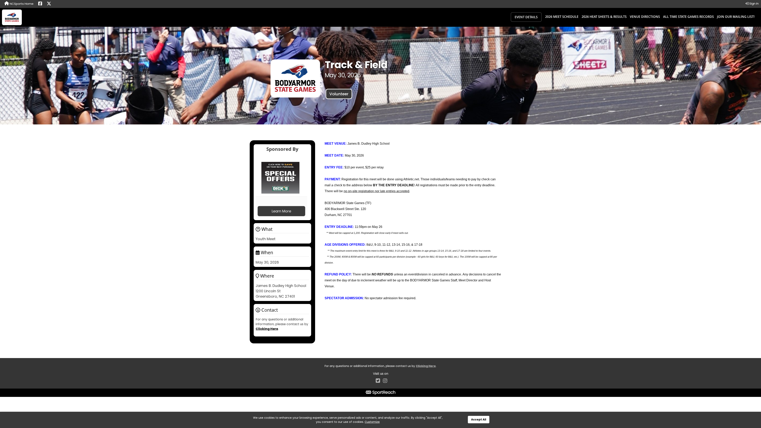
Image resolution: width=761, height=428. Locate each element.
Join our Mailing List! (735, 16)
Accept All (478, 419)
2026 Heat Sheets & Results (604, 16)
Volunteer (338, 94)
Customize (372, 422)
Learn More (281, 211)
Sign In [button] (754, 3)
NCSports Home (21, 4)
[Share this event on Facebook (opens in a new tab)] (40, 4)
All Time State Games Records (688, 16)
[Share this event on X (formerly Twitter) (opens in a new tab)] (49, 4)
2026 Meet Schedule (561, 16)
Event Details (526, 17)
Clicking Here (267, 329)
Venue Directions (645, 16)
